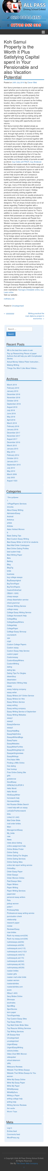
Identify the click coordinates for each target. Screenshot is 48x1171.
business (10, 574)
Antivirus (10, 519)
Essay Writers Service (16, 702)
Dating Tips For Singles (16, 673)
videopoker (11, 1057)
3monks (10, 507)
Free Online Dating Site (16, 772)
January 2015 (12, 448)
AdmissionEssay (13, 513)
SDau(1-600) (12, 993)
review (9, 926)
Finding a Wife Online (15, 762)
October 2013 (12, 458)
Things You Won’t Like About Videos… (22, 368)
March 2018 (12, 423)
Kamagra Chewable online (29, 289)
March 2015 (12, 445)
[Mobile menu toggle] (43, 32)
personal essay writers (16, 897)
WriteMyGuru (12, 1092)
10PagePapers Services (16, 503)
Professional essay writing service (20, 913)
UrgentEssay (12, 1044)
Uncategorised (18, 305)
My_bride (11, 833)
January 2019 (12, 391)
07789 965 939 (26, 25)
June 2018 (11, 413)
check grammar (13, 602)
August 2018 (12, 407)
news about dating (14, 842)
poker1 (10, 906)
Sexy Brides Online (14, 996)
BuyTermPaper (13, 583)
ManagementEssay (15, 830)
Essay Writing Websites (16, 714)
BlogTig (10, 567)
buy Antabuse (35, 161)
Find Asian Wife (13, 759)
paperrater (11, 894)
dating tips (11, 670)
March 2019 (12, 384)
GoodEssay (11, 782)
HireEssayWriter (13, 794)
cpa (8, 638)
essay (9, 686)
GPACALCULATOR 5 (15, 785)
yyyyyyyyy (9, 313)
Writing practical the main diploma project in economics (34, 316)
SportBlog (11, 1006)
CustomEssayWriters (15, 660)
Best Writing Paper (14, 555)
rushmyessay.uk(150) (15, 964)
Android (10, 516)
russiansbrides (13, 983)
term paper (11, 1012)
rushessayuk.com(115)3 (17, 951)
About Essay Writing (15, 510)
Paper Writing (12, 887)
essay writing (12, 705)
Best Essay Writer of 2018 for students (22, 542)
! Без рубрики (12, 497)
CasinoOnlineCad (14, 590)
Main (9, 826)
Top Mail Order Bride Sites (17, 1025)
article (9, 523)
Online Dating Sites (15, 862)
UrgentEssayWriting (15, 1047)
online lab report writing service (19, 865)
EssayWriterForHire (15, 746)
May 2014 (11, 452)
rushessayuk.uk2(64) (15, 961)
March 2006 (12, 474)
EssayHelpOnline (14, 734)
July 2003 (11, 477)
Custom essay (13, 647)
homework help (13, 798)
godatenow (11, 778)
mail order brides (14, 823)
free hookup (12, 769)
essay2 (10, 721)
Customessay (12, 657)
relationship (11, 919)
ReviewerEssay (13, 929)
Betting (10, 561)
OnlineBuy (11, 868)
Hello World (11, 788)
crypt (9, 641)
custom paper (12, 654)
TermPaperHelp (13, 1015)
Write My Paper (13, 1086)
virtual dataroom (13, 1060)
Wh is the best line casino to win (20, 350)
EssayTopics (12, 740)
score (9, 990)
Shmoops (11, 999)
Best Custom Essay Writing (18, 539)
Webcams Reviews (14, 1066)
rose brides (11, 932)
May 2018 (11, 416)
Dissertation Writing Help (17, 682)
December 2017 (13, 432)
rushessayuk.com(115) (16, 948)
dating (9, 666)
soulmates (11, 1002)
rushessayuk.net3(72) (16, 954)
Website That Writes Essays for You (21, 1073)
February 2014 (13, 455)
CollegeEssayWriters (15, 622)
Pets (9, 900)
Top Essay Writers (14, 1022)
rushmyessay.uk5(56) (15, 967)
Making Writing (13, 365)
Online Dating (12, 852)
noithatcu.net (9, 298)
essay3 (10, 727)
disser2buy (11, 676)
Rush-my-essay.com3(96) (17, 938)
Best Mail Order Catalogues (18, 545)
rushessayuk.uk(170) (15, 958)
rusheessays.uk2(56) (15, 942)
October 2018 (12, 400)
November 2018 (13, 397)
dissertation (11, 679)
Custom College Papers (16, 644)
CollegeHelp (12, 625)
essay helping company (16, 689)
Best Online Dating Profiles (18, 548)
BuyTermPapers (13, 587)
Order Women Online (15, 878)
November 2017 (13, 436)
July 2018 (11, 410)
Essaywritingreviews (15, 753)
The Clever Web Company (27, 1163)
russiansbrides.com (15, 986)
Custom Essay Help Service (18, 650)
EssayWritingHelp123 (15, 750)
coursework (11, 634)
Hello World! (12, 791)
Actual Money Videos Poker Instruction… (23, 361)
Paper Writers (12, 884)
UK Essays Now (13, 1034)
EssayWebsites (13, 743)
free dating (11, 766)
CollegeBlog (12, 618)
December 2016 (13, 442)
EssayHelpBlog (13, 730)
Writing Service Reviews (16, 1105)
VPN (9, 1063)
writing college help (15, 1098)
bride (9, 571)
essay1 (10, 718)
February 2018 (13, 426)
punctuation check (14, 916)
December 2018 (13, 394)
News (9, 839)
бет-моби (11, 1108)
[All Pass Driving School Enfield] (24, 6)
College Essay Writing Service (19, 612)
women (10, 1076)
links (9, 814)
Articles (10, 526)
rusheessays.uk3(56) (15, 945)
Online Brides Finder (15, 849)
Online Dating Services (16, 858)
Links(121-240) (13, 817)
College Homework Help (17, 615)
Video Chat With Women (17, 1054)
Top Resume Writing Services (19, 1028)
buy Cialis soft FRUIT (20, 161)
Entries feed (12, 1131)
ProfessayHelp (13, 910)
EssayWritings (12, 756)
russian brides (12, 970)
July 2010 (11, 468)
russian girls (12, 974)
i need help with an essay (17, 807)
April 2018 (11, 420)
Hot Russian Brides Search (18, 804)
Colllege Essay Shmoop (16, 631)
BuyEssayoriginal (14, 580)
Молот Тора (12, 1111)
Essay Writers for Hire (16, 698)
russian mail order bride (16, 977)
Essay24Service (13, 724)
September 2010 (14, 464)
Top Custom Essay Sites (17, 1018)
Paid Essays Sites (14, 881)
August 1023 (12, 480)
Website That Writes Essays (18, 1070)
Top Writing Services (15, 1031)
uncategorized (13, 1041)
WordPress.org (13, 1137)
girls (8, 775)
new (8, 836)
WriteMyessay (12, 1089)
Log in (9, 1128)
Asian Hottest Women (16, 529)
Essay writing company (16, 708)
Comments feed (13, 1134)
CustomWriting (13, 663)
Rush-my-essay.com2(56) (17, 935)
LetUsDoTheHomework (16, 810)
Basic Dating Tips (14, 535)
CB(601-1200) (13, 593)
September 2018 (14, 404)
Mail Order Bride (13, 820)
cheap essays (12, 596)
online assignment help (16, 846)
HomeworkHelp (13, 801)
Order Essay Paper (15, 871)
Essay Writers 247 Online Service (20, 695)
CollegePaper (12, 628)
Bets (9, 558)
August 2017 (12, 439)
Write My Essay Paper (16, 1082)
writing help (11, 1101)
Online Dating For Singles (17, 855)
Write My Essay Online (16, 1079)
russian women (13, 980)
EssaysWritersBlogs (15, 737)
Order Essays (12, 874)
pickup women (13, 903)
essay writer (12, 692)
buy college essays (14, 577)
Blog (9, 564)
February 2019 (13, 388)
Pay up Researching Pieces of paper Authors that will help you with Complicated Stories (24, 356)
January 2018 (12, 429)
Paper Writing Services (16, 890)
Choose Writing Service (16, 606)
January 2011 (12, 461)
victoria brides (12, 1050)
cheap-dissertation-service (17, 599)
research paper (13, 922)
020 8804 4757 (26, 17)
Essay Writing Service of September (21, 711)
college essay (12, 609)
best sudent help (13, 551)
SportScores (12, 1009)
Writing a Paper (13, 1095)
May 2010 (11, 471)
